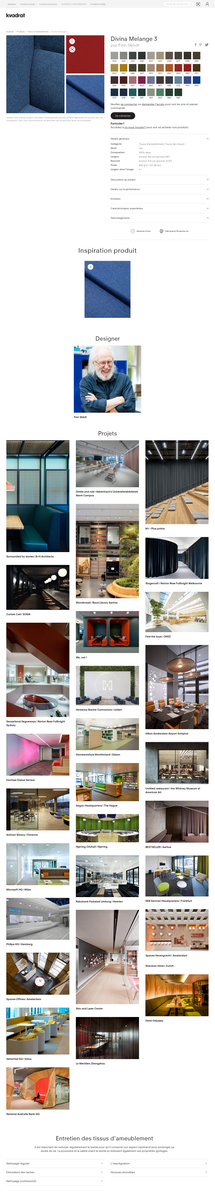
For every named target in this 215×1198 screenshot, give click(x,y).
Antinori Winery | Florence (22, 834)
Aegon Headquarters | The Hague (97, 805)
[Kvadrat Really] (98, 4)
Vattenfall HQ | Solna (18, 1058)
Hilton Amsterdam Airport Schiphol (166, 733)
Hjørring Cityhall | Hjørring (92, 846)
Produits (21, 31)
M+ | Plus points (155, 528)
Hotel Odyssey (154, 1020)
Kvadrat (10, 31)
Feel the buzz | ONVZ (158, 636)
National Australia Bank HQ (23, 1114)
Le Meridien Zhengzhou (90, 1063)
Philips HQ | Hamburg (19, 944)
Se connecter (129, 104)
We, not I (81, 657)
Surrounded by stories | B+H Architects (30, 556)
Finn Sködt (80, 417)
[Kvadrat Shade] (28, 4)
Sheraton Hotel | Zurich (159, 965)
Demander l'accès (153, 104)
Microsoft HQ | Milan (18, 889)
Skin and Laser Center (89, 1008)
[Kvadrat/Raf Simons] (74, 4)
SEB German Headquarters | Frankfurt (168, 900)
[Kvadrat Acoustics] (48, 4)
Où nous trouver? (135, 127)
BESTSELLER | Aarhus (158, 847)
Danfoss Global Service (20, 780)
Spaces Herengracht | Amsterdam (166, 955)
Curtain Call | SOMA (18, 614)
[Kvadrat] (11, 4)
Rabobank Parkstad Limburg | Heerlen (99, 901)
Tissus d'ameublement (38, 31)
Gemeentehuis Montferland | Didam (98, 754)
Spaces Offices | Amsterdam (23, 999)
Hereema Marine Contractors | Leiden (99, 709)
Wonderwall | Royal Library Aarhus (96, 602)
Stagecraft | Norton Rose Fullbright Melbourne (173, 583)
